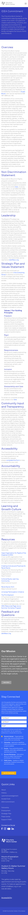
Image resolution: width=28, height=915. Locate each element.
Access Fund (5, 799)
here (16, 187)
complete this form (13, 460)
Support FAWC (6, 819)
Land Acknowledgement (9, 796)
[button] (6, 682)
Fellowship (5, 807)
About (3, 790)
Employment (5, 810)
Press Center (5, 816)
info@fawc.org (11, 886)
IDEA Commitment (7, 802)
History (4, 793)
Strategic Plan (6, 813)
